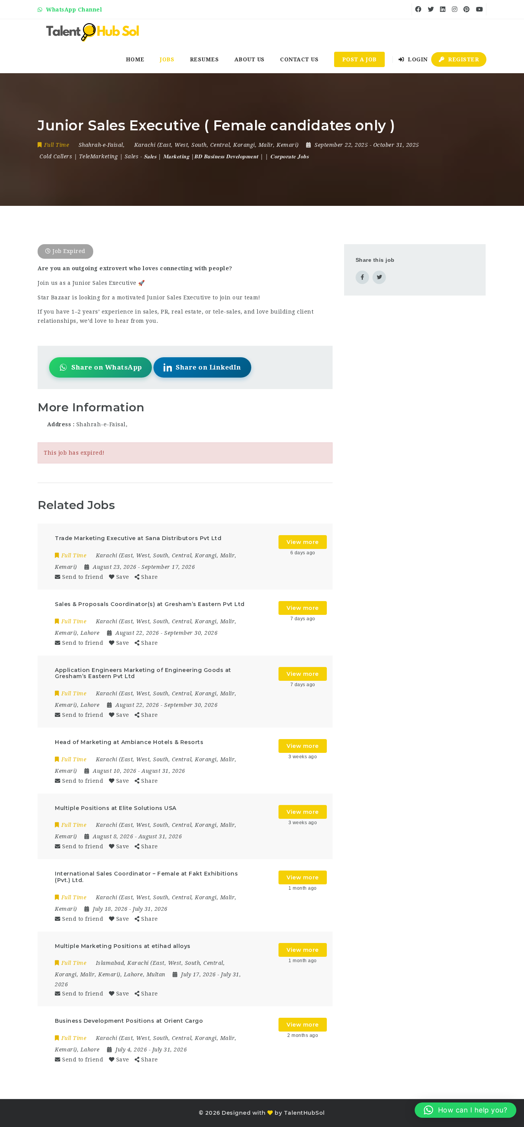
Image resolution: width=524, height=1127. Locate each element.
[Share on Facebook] (362, 277)
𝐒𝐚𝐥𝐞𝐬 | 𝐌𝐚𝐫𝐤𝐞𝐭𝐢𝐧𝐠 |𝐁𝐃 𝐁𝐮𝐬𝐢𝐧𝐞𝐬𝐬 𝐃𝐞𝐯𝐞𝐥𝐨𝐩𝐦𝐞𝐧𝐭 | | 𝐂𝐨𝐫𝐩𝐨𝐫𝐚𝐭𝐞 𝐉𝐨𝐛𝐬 (226, 156)
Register (463, 59)
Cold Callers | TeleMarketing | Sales (89, 156)
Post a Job (359, 59)
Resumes (204, 59)
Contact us (299, 59)
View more (303, 542)
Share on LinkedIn (208, 367)
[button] (465, 1110)
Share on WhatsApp (106, 367)
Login (417, 59)
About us (249, 59)
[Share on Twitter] (379, 277)
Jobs (167, 59)
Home (135, 59)
